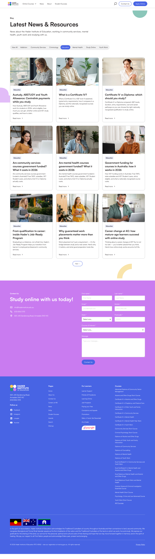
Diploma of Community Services (125, 446)
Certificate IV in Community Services (126, 413)
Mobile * (118, 304)
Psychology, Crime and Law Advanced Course (130, 496)
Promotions (85, 414)
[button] (29, 4)
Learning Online (87, 399)
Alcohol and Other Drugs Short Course (127, 395)
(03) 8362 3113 (15, 400)
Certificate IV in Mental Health (124, 417)
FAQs (50, 410)
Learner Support (87, 391)
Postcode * (119, 315)
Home (50, 391)
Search (50, 422)
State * (84, 315)
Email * (84, 304)
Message (85, 336)
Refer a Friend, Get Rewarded (91, 418)
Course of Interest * (89, 325)
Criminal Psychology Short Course (126, 432)
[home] (13, 4)
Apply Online (140, 4)
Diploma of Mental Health (123, 454)
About (49, 4)
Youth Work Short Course (123, 500)
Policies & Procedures (89, 395)
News (42, 4)
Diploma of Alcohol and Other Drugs (127, 436)
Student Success (61, 4)
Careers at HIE (53, 402)
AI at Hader (85, 422)
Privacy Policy (140, 544)
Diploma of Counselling (122, 450)
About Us (51, 395)
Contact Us (125, 4)
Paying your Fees (87, 406)
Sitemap (51, 426)
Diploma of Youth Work (122, 458)
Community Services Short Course (126, 429)
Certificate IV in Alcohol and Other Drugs (128, 399)
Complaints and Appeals (89, 410)
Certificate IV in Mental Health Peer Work (128, 421)
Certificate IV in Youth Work (124, 425)
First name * (86, 293)
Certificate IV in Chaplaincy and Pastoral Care (129, 403)
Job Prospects (86, 402)
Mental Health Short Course (124, 492)
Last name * (119, 293)
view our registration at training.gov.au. (55, 544)
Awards (50, 418)
